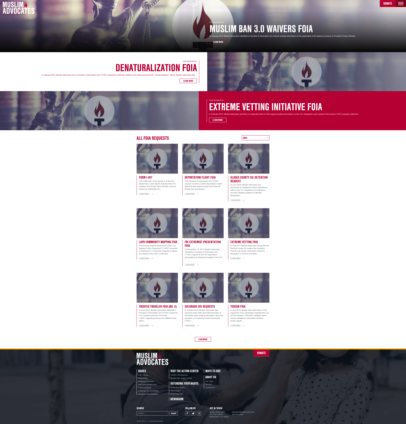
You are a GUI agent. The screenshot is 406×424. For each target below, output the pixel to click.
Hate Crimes (143, 375)
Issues (142, 371)
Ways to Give (213, 371)
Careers (208, 384)
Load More (203, 339)
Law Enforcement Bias (147, 384)
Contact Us (210, 387)
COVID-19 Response (179, 375)
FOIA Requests (176, 394)
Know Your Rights (177, 387)
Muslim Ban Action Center (181, 378)
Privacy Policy (141, 421)
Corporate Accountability (148, 391)
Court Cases (175, 390)
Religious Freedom (146, 381)
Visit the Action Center (184, 371)
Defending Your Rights (184, 383)
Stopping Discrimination (148, 394)
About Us (210, 377)
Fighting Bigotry (144, 388)
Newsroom (176, 399)
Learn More (218, 42)
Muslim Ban (143, 378)
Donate (387, 3)
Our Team (209, 381)
